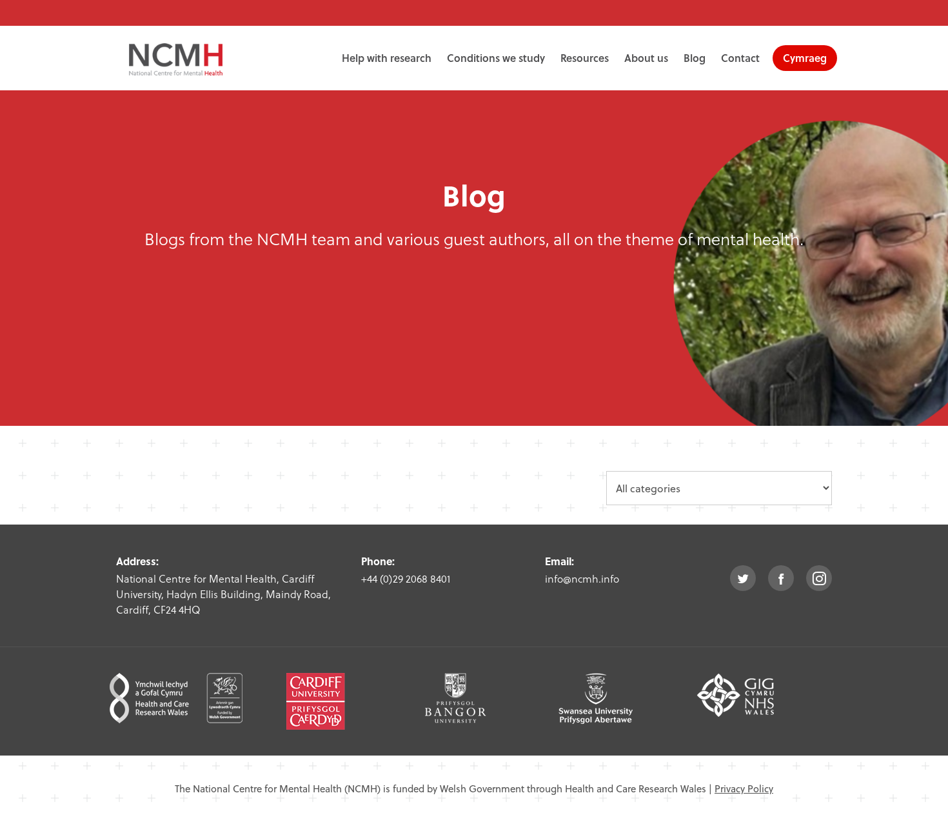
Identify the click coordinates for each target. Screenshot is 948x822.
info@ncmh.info (582, 578)
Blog (695, 57)
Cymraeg (805, 57)
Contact (740, 57)
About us (646, 57)
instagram (819, 578)
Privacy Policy (744, 788)
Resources (584, 57)
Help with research (386, 57)
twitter (743, 578)
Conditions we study (496, 57)
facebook (781, 578)
